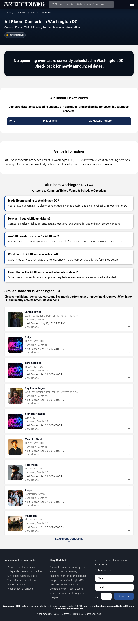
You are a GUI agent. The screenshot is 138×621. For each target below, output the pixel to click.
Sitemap (66, 614)
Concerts (34, 12)
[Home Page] (24, 4)
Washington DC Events (15, 12)
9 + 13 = (96, 596)
